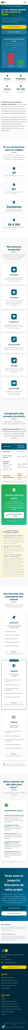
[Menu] (25, 2)
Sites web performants (7, 977)
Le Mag (3, 998)
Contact (3, 1014)
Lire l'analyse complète (14, 32)
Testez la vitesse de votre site (9, 1004)
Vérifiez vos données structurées (10, 1006)
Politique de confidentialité (18, 1027)
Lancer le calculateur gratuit (15, 515)
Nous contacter (15, 967)
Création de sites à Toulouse (9, 985)
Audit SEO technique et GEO (9, 983)
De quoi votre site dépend (8, 1001)
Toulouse (3, 956)
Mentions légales (7, 1027)
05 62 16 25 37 (8, 959)
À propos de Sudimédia (7, 1011)
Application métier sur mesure (9, 980)
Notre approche (5, 988)
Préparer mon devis (14, 27)
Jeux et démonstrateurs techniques (11, 1009)
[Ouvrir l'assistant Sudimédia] (3, 1027)
